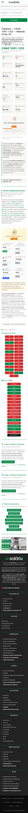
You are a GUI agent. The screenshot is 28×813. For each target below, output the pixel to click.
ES (18, 345)
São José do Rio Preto (14, 423)
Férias (4, 736)
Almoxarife (6, 677)
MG (9, 351)
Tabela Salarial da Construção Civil (12, 610)
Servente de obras (8, 598)
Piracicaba (14, 408)
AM (9, 339)
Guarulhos (14, 396)
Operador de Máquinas (9, 680)
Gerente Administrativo (9, 650)
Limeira (14, 402)
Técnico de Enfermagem (9, 704)
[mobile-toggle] (2, 2)
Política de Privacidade (17, 802)
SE (9, 372)
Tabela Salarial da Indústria (10, 684)
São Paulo (14, 429)
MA (18, 348)
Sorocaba (14, 420)
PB (9, 357)
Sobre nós (11, 806)
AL (18, 336)
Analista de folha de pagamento (11, 779)
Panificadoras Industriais (14, 510)
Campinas (14, 390)
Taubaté (14, 432)
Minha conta (5, 621)
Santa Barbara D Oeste (14, 414)
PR (18, 360)
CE (18, 342)
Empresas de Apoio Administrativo (12, 655)
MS (18, 351)
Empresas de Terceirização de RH (12, 790)
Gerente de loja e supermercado (11, 761)
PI (9, 360)
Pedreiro (5, 601)
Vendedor (5, 756)
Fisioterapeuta (7, 700)
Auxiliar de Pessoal (8, 781)
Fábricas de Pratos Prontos (14, 516)
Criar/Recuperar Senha (8, 623)
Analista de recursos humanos (11, 783)
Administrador (7, 646)
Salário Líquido (7, 725)
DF (9, 345)
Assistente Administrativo (9, 639)
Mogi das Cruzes (14, 405)
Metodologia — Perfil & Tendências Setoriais (14, 324)
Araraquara (14, 384)
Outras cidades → (14, 435)
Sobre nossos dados (6, 798)
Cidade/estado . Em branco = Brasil (11, 12)
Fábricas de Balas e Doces (14, 529)
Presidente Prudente (14, 411)
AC (9, 336)
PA (18, 354)
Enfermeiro (6, 695)
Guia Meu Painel (6, 628)
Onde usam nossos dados (18, 798)
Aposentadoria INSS (8, 741)
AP (18, 339)
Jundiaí (14, 399)
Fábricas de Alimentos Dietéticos (14, 519)
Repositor (5, 754)
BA (9, 342)
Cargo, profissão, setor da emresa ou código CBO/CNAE (14, 6)
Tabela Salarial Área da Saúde (11, 709)
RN (18, 363)
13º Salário (6, 734)
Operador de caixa (8, 752)
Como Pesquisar (6, 626)
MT (9, 354)
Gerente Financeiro (8, 653)
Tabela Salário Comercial (9, 766)
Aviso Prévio (6, 729)
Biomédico (6, 698)
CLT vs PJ (5, 722)
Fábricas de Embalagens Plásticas (12, 682)
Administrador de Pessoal (9, 776)
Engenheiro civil (7, 605)
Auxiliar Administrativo (9, 641)
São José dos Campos (14, 426)
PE (18, 357)
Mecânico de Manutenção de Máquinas (13, 675)
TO (14, 375)
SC (18, 369)
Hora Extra (6, 732)
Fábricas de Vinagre (14, 513)
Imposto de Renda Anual (9, 727)
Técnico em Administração (10, 643)
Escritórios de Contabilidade (10, 788)
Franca (14, 393)
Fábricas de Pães (14, 526)
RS (9, 369)
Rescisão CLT (6, 720)
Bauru (14, 387)
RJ (9, 363)
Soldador (5, 673)
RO (9, 366)
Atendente (6, 759)
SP (18, 372)
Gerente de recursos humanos (11, 786)
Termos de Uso (7, 802)
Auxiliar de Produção (8, 670)
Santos (14, 417)
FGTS (4, 738)
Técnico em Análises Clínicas (10, 702)
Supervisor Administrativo (10, 648)
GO (9, 348)
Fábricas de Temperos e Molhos (14, 523)
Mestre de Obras (7, 603)
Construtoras (6, 608)
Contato (17, 806)
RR (18, 366)
